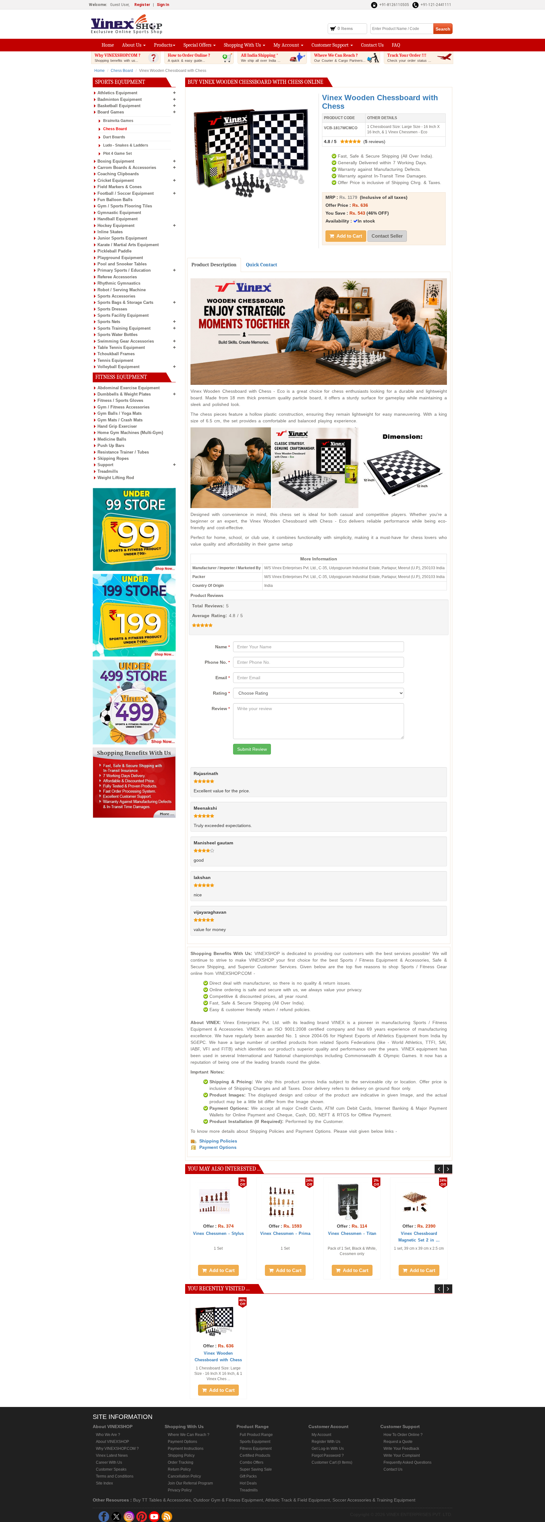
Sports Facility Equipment (123, 315)
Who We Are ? (108, 1434)
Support (105, 464)
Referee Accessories (117, 277)
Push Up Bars (110, 445)
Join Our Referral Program (190, 1483)
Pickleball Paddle (114, 251)
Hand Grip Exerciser (117, 426)
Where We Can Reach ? (340, 57)
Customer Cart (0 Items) (332, 1462)
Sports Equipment (255, 1441)
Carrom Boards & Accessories (126, 167)
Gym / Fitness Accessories (123, 407)
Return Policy (179, 1469)
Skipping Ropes (113, 458)
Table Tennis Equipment (121, 347)
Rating (221, 693)
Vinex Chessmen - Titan (352, 1233)
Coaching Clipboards (118, 173)
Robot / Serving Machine (121, 289)
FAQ (396, 45)
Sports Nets (108, 321)
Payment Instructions (185, 1448)
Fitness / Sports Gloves (120, 400)
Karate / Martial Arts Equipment (128, 244)
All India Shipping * (260, 57)
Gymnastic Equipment (119, 212)
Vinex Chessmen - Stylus (218, 1233)
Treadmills (107, 471)
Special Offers (198, 45)
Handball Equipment (117, 219)
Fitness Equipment (256, 1448)
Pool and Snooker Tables (122, 264)
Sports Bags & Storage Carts (125, 302)
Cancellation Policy (184, 1476)
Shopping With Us (243, 45)
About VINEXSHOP (112, 1441)
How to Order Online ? (189, 57)
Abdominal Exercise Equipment (128, 387)
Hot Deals (248, 1483)
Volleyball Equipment (118, 366)
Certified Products (255, 1455)
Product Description (214, 265)
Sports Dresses (112, 309)
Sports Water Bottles (117, 334)
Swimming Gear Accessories (125, 341)
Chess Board (122, 70)
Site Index (104, 1483)
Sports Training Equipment (123, 328)
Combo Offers (251, 1462)
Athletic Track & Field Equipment (297, 1499)
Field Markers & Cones (119, 186)
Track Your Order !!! (409, 57)
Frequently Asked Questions (407, 1462)
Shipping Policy (181, 1455)
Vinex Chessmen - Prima (285, 1233)
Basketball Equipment (118, 105)
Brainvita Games (118, 121)
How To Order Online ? (403, 1434)
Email (222, 677)
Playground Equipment (120, 257)
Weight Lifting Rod (115, 477)
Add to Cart (349, 236)
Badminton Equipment (119, 99)
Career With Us (109, 1462)
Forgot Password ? (328, 1455)
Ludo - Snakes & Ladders (125, 145)
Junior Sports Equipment (122, 238)
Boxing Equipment (115, 161)
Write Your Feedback (401, 1448)
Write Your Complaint (402, 1455)
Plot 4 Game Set (117, 153)
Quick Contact (261, 265)
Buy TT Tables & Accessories (162, 1499)
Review (221, 708)
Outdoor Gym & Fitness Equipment (228, 1499)
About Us (132, 45)
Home (108, 45)
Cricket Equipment (115, 180)
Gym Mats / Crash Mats (120, 420)
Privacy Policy (180, 1490)
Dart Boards (114, 137)
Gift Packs (248, 1476)
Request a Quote (398, 1441)
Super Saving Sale (256, 1469)
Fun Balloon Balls (114, 199)
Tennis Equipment (115, 360)
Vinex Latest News (112, 1455)
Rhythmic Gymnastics (118, 283)
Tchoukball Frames (116, 353)
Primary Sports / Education (124, 270)
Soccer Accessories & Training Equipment (373, 1499)
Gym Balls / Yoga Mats (119, 413)
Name (222, 646)
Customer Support (331, 45)
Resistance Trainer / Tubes (123, 452)
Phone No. (217, 662)
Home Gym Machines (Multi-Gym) (130, 432)
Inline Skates (110, 231)
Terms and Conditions (114, 1476)
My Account (286, 45)
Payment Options (182, 1441)
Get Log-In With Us (328, 1448)
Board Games (110, 112)
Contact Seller (387, 236)
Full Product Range (256, 1434)
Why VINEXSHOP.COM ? (117, 57)
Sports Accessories (116, 296)
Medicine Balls (111, 439)
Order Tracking (180, 1462)
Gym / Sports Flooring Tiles (124, 206)
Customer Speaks (111, 1469)
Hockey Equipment (115, 225)
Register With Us (326, 1441)
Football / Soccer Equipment (125, 193)
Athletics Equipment (117, 92)
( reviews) (354, 141)
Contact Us (372, 45)
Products (163, 45)
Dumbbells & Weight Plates (124, 394)
